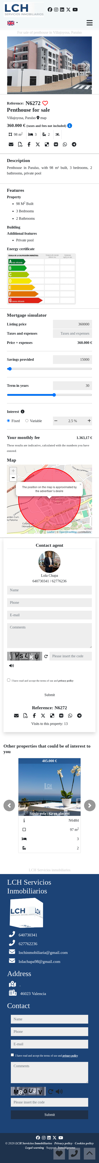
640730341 (40, 581)
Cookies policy (84, 1143)
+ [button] (13, 471)
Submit (49, 695)
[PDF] (21, 144)
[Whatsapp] (65, 144)
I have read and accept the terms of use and (42, 680)
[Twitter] (68, 9)
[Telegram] (74, 144)
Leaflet (51, 532)
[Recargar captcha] (46, 656)
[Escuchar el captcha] (11, 665)
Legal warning (35, 1147)
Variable (36, 421)
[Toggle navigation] (89, 22)
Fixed (16, 421)
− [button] (13, 478)
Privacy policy (63, 1143)
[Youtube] (75, 9)
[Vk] (56, 144)
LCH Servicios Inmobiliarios (34, 1143)
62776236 (59, 581)
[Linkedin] (62, 9)
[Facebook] (50, 9)
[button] (9, 805)
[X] (38, 144)
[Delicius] (47, 144)
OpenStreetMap (68, 532)
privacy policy (65, 680)
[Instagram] (56, 9)
